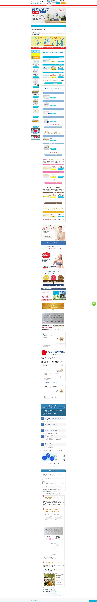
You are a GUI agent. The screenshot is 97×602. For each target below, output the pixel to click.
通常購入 (60, 61)
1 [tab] (46, 23)
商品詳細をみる (53, 83)
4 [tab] (50, 23)
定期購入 (53, 61)
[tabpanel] (48, 15)
